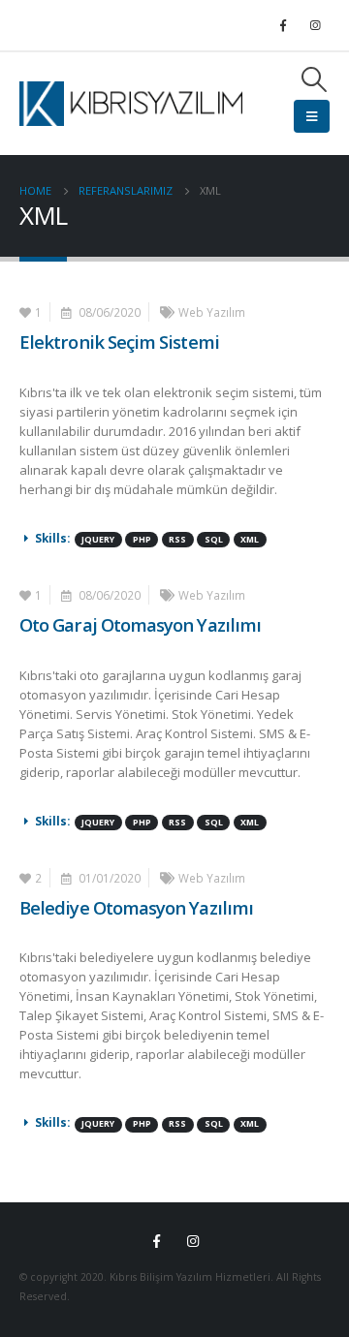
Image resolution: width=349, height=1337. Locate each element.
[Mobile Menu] (312, 116)
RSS (177, 539)
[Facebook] (283, 25)
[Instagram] (315, 25)
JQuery (97, 539)
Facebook (157, 1241)
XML (249, 539)
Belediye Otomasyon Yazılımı (136, 907)
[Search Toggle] (315, 79)
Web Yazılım (211, 312)
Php (142, 539)
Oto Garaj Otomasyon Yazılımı (140, 624)
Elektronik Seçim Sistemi (119, 341)
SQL (214, 539)
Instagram (192, 1241)
